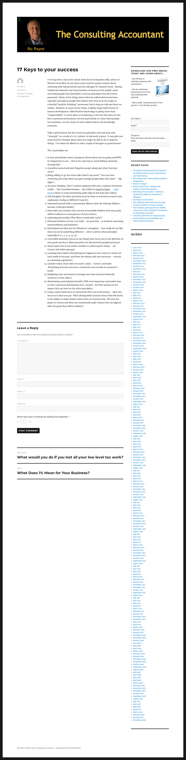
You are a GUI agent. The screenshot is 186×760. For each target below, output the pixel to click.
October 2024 (138, 266)
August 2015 (138, 468)
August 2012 (138, 563)
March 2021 (137, 333)
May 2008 (137, 678)
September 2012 (139, 561)
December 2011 (139, 585)
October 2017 (138, 399)
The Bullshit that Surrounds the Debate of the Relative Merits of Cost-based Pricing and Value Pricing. (150, 173)
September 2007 (139, 696)
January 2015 (138, 486)
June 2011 (137, 601)
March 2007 (138, 712)
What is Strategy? (140, 184)
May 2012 (137, 571)
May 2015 (137, 476)
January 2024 (138, 277)
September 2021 (139, 317)
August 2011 (138, 595)
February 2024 (139, 274)
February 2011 (138, 611)
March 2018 (137, 386)
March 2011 (137, 609)
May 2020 (137, 359)
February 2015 (138, 484)
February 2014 (138, 516)
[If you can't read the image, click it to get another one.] (135, 135)
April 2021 (137, 330)
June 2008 (137, 675)
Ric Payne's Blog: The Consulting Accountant (35, 748)
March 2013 (137, 545)
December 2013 (139, 521)
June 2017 (137, 410)
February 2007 (139, 715)
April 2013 (137, 542)
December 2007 (139, 688)
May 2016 (137, 444)
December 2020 (139, 340)
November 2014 (139, 492)
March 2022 (138, 301)
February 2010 (138, 630)
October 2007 (138, 694)
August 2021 (138, 319)
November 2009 (139, 638)
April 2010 (137, 624)
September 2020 (139, 348)
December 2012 (139, 553)
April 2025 (137, 250)
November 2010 (139, 619)
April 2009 (137, 648)
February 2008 (139, 686)
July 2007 (136, 701)
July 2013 (136, 534)
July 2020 (136, 354)
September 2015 (139, 465)
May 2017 (137, 412)
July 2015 (136, 471)
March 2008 (138, 683)
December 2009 (139, 635)
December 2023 (139, 279)
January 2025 (138, 258)
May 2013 (136, 540)
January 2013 (138, 550)
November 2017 (139, 396)
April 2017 (137, 415)
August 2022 (138, 290)
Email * (134, 126)
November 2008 (139, 662)
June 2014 (137, 505)
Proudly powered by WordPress (68, 748)
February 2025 (139, 256)
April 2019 (137, 362)
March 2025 (138, 253)
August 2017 (138, 404)
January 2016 (138, 455)
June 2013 (137, 537)
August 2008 (138, 670)
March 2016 (138, 449)
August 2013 (138, 532)
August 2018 (138, 372)
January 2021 (138, 338)
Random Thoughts (25, 94)
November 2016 (139, 428)
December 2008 (139, 659)
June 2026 (137, 248)
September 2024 (139, 269)
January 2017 (138, 423)
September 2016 (139, 433)
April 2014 (137, 510)
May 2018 (137, 380)
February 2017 (138, 420)
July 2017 (136, 407)
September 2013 (139, 529)
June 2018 (137, 378)
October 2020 (138, 346)
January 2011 (138, 614)
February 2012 (138, 579)
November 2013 (139, 524)
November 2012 (139, 555)
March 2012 (137, 577)
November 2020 (139, 343)
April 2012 (137, 574)
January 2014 (138, 518)
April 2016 (137, 447)
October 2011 (138, 590)
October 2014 (138, 494)
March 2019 (138, 364)
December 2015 (139, 457)
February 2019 (138, 367)
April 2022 (137, 298)
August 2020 (138, 351)
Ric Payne (21, 86)
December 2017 (139, 394)
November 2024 (139, 264)
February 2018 (138, 388)
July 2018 (136, 375)
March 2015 (137, 481)
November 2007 (139, 691)
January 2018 (138, 391)
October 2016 (138, 431)
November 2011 (139, 587)
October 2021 (138, 314)
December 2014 (139, 489)
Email (21, 391)
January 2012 (138, 582)
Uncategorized (23, 96)
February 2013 (138, 548)
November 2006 (139, 720)
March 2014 (137, 513)
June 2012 (137, 569)
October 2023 (138, 285)
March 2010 (137, 627)
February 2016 (138, 452)
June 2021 (137, 325)
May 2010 (137, 622)
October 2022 (138, 287)
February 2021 (138, 335)
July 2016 (136, 439)
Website (21, 404)
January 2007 (138, 717)
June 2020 (137, 356)
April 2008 (137, 680)
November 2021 (139, 311)
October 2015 (138, 463)
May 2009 (137, 646)
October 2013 (138, 526)
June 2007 (137, 704)
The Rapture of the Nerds (143, 200)
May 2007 (137, 707)
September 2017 (139, 402)
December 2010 (139, 617)
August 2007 (138, 699)
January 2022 (138, 306)
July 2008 (136, 672)
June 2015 (137, 473)
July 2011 (136, 598)
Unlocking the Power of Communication (149, 216)
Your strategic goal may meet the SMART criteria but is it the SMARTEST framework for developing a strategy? (150, 210)
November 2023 (139, 282)
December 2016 (139, 425)
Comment (23, 341)
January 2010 (138, 632)
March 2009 (138, 651)
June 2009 (137, 643)
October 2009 (138, 640)
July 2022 (136, 293)
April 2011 (137, 606)
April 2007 (137, 709)
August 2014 (138, 500)
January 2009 (138, 656)
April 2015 (137, 479)
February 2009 (139, 654)
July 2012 (136, 566)
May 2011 (136, 603)
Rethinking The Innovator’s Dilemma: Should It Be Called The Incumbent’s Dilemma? (148, 194)
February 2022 (139, 303)
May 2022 (137, 295)
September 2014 (139, 497)
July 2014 (136, 502)
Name (20, 379)
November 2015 (139, 460)
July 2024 (136, 271)
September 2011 (139, 593)
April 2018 (137, 383)
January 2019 (138, 370)
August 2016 (138, 436)
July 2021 (136, 322)
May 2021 (137, 327)
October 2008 (138, 664)
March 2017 (137, 417)
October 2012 (138, 558)
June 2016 (137, 441)
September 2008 (139, 667)
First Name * (136, 119)
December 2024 (139, 261)
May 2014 (137, 508)
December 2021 (139, 309)
